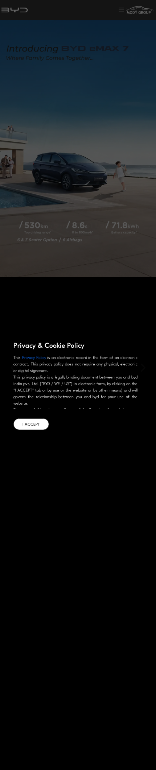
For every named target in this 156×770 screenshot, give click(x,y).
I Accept (31, 425)
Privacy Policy (34, 358)
